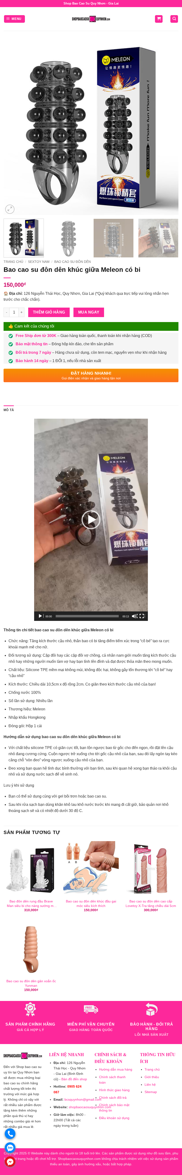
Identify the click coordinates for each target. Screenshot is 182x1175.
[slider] (87, 616)
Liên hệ (150, 1084)
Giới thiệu (152, 1077)
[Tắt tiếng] (134, 616)
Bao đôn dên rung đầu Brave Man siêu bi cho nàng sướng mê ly (31, 903)
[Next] (169, 127)
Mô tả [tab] (9, 410)
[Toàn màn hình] (142, 616)
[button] (14, 19)
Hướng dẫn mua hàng (115, 1069)
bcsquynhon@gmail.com (82, 1099)
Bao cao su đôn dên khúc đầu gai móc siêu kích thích (91, 903)
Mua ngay (89, 312)
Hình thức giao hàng (114, 1090)
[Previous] (13, 127)
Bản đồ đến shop (74, 1079)
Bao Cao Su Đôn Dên (72, 262)
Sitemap (151, 1092)
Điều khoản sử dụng (114, 1118)
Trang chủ (13, 262)
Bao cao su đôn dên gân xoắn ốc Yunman (31, 983)
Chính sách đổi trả (113, 1097)
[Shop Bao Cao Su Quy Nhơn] (91, 19)
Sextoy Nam (39, 262)
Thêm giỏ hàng (49, 312)
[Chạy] (41, 616)
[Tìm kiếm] (174, 19)
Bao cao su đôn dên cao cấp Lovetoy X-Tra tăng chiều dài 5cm (151, 903)
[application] (91, 520)
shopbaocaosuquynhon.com (90, 1107)
